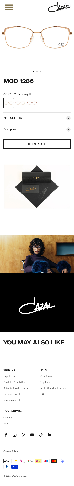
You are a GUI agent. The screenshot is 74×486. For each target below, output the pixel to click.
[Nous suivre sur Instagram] (14, 434)
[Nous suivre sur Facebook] (5, 434)
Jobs (5, 423)
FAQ (42, 394)
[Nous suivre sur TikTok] (41, 434)
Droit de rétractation (14, 382)
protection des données (53, 388)
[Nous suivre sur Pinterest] (23, 434)
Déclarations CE (11, 394)
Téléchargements (12, 400)
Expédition (9, 376)
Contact (7, 417)
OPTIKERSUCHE (37, 143)
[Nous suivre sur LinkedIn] (49, 434)
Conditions (46, 376)
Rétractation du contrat (16, 388)
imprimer (45, 382)
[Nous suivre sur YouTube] (32, 434)
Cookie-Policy (10, 451)
